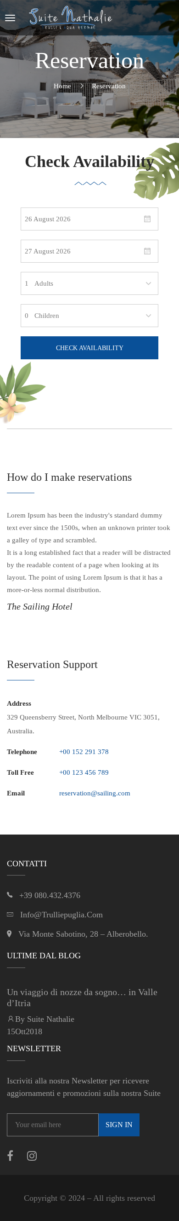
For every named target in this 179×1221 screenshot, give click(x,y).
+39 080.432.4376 (49, 895)
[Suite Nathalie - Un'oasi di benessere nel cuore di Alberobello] (70, 18)
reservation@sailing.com (94, 793)
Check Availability (89, 348)
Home (62, 86)
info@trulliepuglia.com (61, 914)
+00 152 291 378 (84, 751)
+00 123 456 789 (84, 772)
